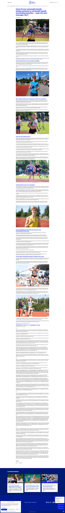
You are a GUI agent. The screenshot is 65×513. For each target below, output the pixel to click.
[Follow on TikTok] (50, 502)
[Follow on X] (52, 502)
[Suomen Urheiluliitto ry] (32, 2)
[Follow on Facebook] (46, 502)
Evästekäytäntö (7, 511)
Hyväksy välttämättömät (11, 509)
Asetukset (17, 509)
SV (55, 2)
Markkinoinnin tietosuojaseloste (12, 511)
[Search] (57, 2)
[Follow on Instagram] (48, 502)
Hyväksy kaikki (4, 509)
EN (54, 2)
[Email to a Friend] (19, 463)
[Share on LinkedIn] (21, 463)
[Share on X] (17, 463)
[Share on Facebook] (16, 463)
